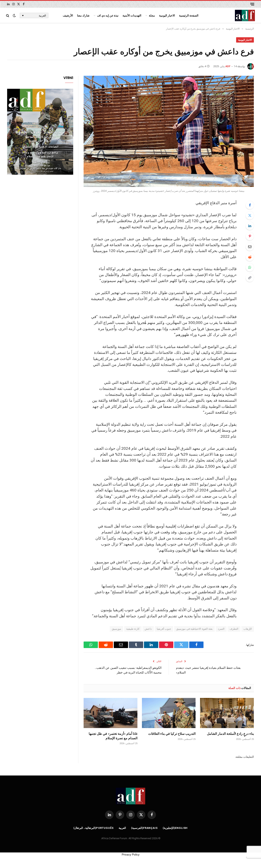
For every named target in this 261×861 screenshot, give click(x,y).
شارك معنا (83, 15)
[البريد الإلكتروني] (250, 246)
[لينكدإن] (250, 226)
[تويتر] (250, 215)
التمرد (221, 628)
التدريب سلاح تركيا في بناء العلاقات (172, 733)
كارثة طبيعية (132, 628)
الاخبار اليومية (167, 15)
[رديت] (250, 257)
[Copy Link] (250, 278)
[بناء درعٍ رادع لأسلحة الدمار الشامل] (227, 713)
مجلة (152, 15)
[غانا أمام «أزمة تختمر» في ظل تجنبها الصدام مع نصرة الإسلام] (110, 713)
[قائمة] (252, 4)
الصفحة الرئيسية (188, 15)
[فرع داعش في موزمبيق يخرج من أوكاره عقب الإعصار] (169, 131)
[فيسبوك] (250, 205)
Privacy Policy (130, 854)
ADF (227, 66)
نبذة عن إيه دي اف (107, 15)
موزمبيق (116, 628)
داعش (148, 628)
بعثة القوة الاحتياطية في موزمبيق (194, 628)
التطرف (234, 628)
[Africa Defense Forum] (245, 15)
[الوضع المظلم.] (14, 15)
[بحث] (8, 15)
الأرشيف (68, 15)
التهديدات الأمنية (132, 15)
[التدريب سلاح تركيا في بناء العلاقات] (169, 713)
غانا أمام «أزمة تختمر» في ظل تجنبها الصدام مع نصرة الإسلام (113, 735)
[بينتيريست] (250, 236)
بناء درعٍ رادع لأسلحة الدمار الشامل (230, 733)
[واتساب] (250, 267)
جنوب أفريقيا (164, 628)
